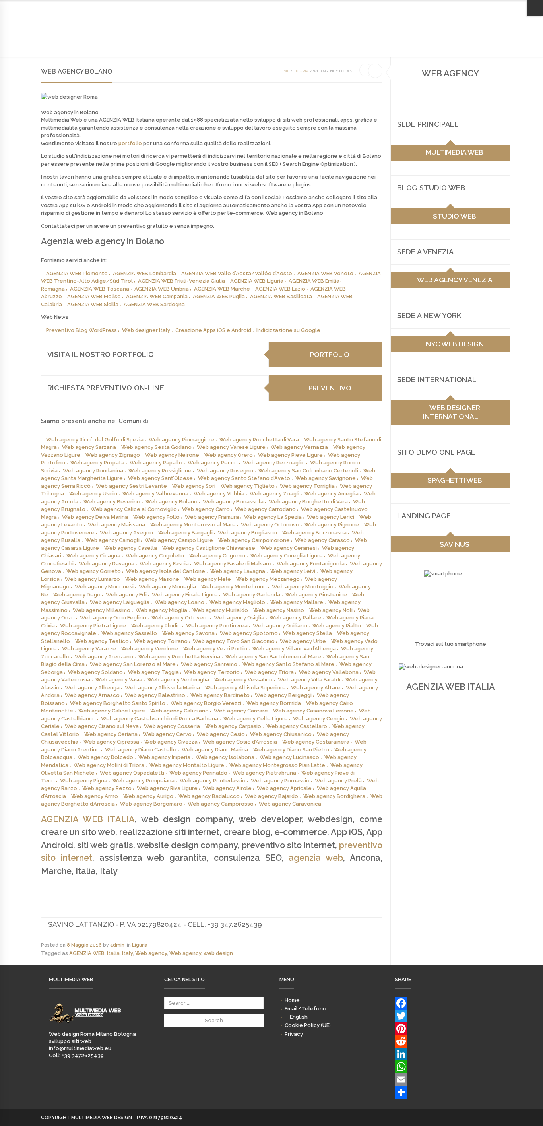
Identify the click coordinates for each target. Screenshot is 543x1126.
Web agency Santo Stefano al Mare (288, 664)
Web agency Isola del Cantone (165, 571)
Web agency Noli (331, 610)
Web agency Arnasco (92, 695)
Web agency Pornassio (280, 781)
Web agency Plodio (156, 626)
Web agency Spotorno (249, 633)
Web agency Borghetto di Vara (308, 502)
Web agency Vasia (118, 680)
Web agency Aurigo (148, 796)
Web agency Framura (212, 517)
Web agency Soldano (95, 672)
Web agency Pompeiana (143, 781)
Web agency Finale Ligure (185, 595)
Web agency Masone (152, 579)
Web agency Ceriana (111, 734)
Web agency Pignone (331, 525)
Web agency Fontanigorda (311, 564)
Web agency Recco (213, 463)
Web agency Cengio (319, 719)
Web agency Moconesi (104, 587)
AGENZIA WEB (87, 953)
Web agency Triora (269, 672)
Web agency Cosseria (172, 726)
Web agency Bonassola (233, 502)
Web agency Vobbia (219, 494)
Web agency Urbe (303, 641)
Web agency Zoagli (274, 494)
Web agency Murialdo (220, 610)
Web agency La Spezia (273, 517)
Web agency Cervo (167, 734)
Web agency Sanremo (209, 664)
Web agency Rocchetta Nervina (179, 657)
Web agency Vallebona (329, 672)
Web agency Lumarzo (92, 579)
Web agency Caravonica (290, 804)
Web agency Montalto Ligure (186, 765)
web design (218, 953)
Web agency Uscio (93, 494)
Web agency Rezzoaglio (274, 463)
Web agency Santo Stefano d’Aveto (244, 478)
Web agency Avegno (126, 533)
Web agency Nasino (278, 610)
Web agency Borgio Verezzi (206, 703)
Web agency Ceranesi (288, 548)
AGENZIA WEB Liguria (256, 281)
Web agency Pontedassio (213, 781)
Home (346, 7)
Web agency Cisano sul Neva (102, 726)
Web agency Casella (130, 548)
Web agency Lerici (330, 517)
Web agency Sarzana (89, 447)
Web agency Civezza (171, 742)
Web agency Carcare (241, 711)
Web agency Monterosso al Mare (193, 525)
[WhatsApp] (444, 1066)
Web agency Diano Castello (140, 750)
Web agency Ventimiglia (178, 680)
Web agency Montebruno (234, 587)
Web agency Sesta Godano (156, 447)
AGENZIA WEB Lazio (280, 289)
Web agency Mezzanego (268, 579)
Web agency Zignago (112, 455)
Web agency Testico (102, 641)
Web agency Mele (207, 579)
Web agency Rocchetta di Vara (259, 440)
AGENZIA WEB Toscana (99, 289)
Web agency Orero (228, 455)
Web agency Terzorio (212, 672)
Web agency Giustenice (316, 595)
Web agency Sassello (129, 633)
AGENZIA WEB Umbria (161, 289)
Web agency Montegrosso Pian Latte (277, 765)
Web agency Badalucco (209, 796)
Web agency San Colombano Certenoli (308, 471)
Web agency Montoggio (303, 587)
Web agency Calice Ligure (111, 711)
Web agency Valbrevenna (155, 494)
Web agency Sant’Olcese (160, 478)
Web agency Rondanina (93, 471)
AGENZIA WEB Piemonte (77, 273)
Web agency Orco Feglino (113, 618)
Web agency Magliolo (237, 602)
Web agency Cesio (221, 734)
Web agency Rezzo (107, 788)
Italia (113, 953)
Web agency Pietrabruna (264, 773)
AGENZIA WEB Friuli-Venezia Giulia (181, 281)
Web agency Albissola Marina (162, 688)
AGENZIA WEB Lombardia (144, 273)
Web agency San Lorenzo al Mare (133, 664)
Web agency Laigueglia (119, 602)
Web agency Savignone (325, 478)
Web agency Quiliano (280, 626)
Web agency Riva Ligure (167, 788)
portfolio (130, 143)
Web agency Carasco (322, 540)
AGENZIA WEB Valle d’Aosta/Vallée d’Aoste (236, 273)
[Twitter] (444, 1016)
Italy (127, 953)
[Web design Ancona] (85, 1027)
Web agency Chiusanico (281, 734)
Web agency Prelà (338, 781)
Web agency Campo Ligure (179, 540)
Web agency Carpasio (233, 726)
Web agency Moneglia (167, 587)
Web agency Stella (307, 633)
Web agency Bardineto (220, 695)
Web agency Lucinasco (289, 757)
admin (117, 945)
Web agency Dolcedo (105, 757)
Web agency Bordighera (334, 796)
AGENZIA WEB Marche (222, 289)
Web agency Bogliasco (247, 533)
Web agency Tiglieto (248, 486)
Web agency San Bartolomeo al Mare (273, 657)
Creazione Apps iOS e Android (213, 330)
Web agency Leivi (292, 571)
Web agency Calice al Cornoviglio (134, 509)
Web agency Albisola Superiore (245, 688)
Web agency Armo (94, 796)
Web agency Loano (179, 602)
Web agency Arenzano (104, 657)
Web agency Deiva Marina (95, 517)
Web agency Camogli (112, 540)
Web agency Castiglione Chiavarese (208, 548)
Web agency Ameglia (331, 494)
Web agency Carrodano (265, 509)
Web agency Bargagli (185, 533)
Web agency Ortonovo (270, 525)
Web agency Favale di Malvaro (233, 564)
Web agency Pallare (295, 618)
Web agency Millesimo (101, 610)
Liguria (301, 71)
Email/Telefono (378, 7)
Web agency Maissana (116, 525)
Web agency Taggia (153, 672)
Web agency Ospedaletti (132, 773)
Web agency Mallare (296, 602)
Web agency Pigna (83, 781)
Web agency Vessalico (243, 680)
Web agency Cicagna (93, 556)
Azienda (162, 36)
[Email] (444, 1079)
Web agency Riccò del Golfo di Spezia (95, 440)
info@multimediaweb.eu (80, 1048)
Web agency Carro (206, 509)
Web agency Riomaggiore (181, 440)
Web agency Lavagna (237, 571)
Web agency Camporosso (221, 804)
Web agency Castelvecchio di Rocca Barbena (159, 719)
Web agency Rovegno (225, 471)
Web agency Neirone (172, 455)
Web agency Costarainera (315, 742)
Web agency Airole (227, 788)
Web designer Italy (146, 330)
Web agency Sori (193, 486)
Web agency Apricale (284, 788)
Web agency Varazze (89, 649)
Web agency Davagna (106, 564)
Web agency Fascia (164, 564)
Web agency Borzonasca (314, 533)
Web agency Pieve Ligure (290, 455)
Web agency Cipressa (111, 742)
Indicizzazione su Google (288, 330)
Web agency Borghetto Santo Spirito (117, 703)
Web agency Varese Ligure (231, 447)
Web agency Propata (97, 463)
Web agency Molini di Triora (109, 765)
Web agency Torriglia (307, 486)
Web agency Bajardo (271, 796)
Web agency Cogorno (217, 556)
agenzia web (316, 858)
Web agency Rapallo (156, 463)
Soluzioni (194, 36)
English (417, 7)
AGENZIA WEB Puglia (219, 296)
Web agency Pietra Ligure (93, 626)
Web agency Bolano (171, 502)
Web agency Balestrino (155, 695)
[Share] (444, 1092)
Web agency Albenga (92, 688)
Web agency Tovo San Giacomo (234, 641)
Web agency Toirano (161, 641)
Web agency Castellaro (296, 726)
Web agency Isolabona (225, 757)
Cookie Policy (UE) (455, 7)
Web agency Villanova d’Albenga (294, 649)
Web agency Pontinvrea (217, 626)
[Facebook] (444, 1003)
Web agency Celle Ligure (255, 719)
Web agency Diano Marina (215, 750)
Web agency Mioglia (161, 610)
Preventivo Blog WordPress (81, 330)
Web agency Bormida (273, 703)
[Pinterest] (444, 1028)
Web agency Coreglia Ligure (286, 556)
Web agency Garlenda (251, 595)
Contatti (264, 36)
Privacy (493, 7)
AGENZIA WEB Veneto (325, 273)
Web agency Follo (156, 517)
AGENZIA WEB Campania (157, 296)
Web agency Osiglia (239, 618)
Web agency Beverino (111, 502)
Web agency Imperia (164, 757)
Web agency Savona (188, 633)
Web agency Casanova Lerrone (313, 711)
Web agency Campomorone (254, 540)
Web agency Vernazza (299, 447)
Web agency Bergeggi (283, 695)
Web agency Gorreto (93, 571)
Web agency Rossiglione (160, 471)
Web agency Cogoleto (155, 556)
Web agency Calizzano (179, 711)
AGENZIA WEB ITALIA (88, 819)
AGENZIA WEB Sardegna (154, 304)
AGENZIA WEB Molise (94, 296)
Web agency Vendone (149, 649)
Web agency (151, 953)
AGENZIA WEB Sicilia (92, 304)
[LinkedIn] (444, 1054)
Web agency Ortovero (180, 618)
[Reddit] (444, 1041)
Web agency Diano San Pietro (291, 750)
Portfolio (229, 36)
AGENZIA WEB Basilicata (281, 296)
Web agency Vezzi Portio (215, 649)
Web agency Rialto (336, 626)
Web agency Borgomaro (151, 804)
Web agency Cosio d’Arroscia (240, 742)
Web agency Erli (126, 595)
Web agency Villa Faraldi (309, 680)
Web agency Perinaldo (198, 773)
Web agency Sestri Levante (131, 486)
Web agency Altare (316, 688)
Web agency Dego (77, 595)
